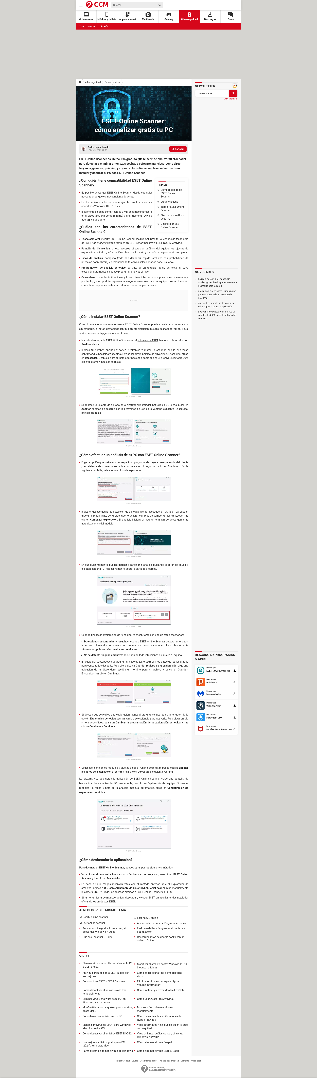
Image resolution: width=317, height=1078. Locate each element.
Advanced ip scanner (149, 923)
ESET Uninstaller (158, 897)
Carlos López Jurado (98, 147)
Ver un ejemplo (230, 99)
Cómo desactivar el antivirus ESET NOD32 (107, 1033)
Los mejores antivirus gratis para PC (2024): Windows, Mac (104, 1044)
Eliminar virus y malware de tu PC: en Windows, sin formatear (104, 1000)
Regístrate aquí (123, 1061)
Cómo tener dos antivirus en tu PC (102, 1016)
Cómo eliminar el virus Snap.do (155, 1042)
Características (169, 201)
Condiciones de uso (149, 1061)
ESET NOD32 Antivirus (169, 243)
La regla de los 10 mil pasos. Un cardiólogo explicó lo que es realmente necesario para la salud (217, 282)
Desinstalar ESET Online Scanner (171, 225)
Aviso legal (196, 1061)
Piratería (104, 26)
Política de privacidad (169, 1061)
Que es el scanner (93, 937)
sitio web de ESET (148, 340)
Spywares (92, 26)
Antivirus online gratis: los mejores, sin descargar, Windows (105, 930)
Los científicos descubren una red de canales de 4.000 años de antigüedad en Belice (217, 315)
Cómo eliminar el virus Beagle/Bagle (158, 1050)
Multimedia (148, 19)
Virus (81, 26)
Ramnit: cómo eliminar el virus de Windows (108, 1050)
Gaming (168, 19)
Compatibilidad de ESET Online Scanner (171, 193)
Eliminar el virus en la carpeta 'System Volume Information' (159, 983)
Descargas (210, 19)
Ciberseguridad (189, 19)
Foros (231, 19)
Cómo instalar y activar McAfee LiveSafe (160, 990)
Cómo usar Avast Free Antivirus (155, 998)
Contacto (185, 1061)
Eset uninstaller (146, 928)
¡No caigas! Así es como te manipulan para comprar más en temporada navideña (217, 294)
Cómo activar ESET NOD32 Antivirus (104, 981)
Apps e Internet (127, 19)
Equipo (135, 1061)
